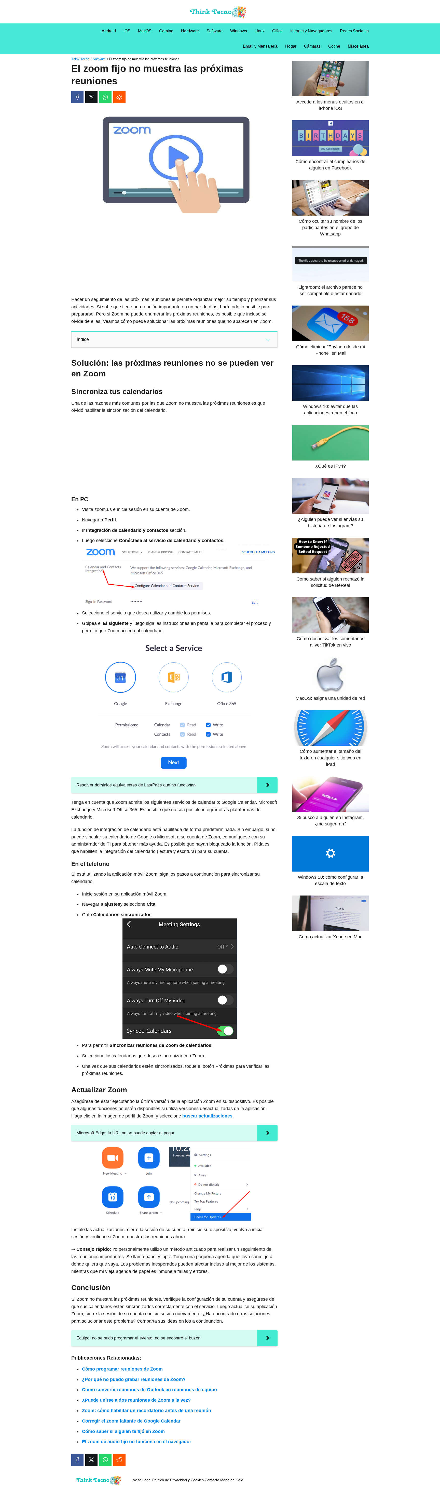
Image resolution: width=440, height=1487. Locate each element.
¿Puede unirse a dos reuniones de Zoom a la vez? (136, 1400)
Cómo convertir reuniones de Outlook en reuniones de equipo (149, 1389)
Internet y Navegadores (311, 31)
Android (109, 31)
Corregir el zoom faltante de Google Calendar (131, 1421)
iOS (126, 31)
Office (277, 31)
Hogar (290, 46)
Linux (260, 31)
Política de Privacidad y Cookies (178, 1480)
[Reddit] (119, 97)
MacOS (145, 31)
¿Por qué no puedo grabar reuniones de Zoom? (134, 1379)
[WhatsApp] (105, 97)
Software (215, 31)
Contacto (212, 1480)
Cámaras (312, 46)
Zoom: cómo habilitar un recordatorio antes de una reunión (146, 1410)
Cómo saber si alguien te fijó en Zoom (123, 1431)
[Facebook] (77, 97)
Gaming (166, 31)
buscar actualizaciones (207, 1115)
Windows (238, 31)
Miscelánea (358, 46)
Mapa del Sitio (231, 1480)
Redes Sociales (354, 31)
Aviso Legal (142, 1480)
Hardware (190, 31)
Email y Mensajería (260, 46)
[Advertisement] (174, 255)
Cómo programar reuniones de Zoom (122, 1369)
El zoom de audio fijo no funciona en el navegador (136, 1441)
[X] (91, 97)
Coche (334, 46)
